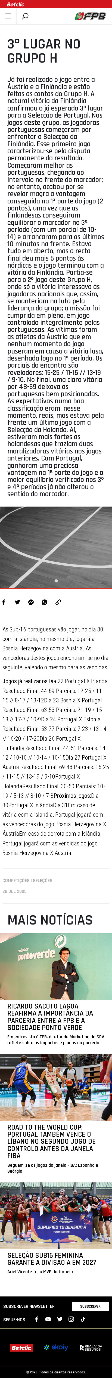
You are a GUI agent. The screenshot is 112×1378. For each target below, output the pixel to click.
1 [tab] (56, 581)
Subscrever (90, 1306)
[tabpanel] (56, 547)
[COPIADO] (58, 603)
